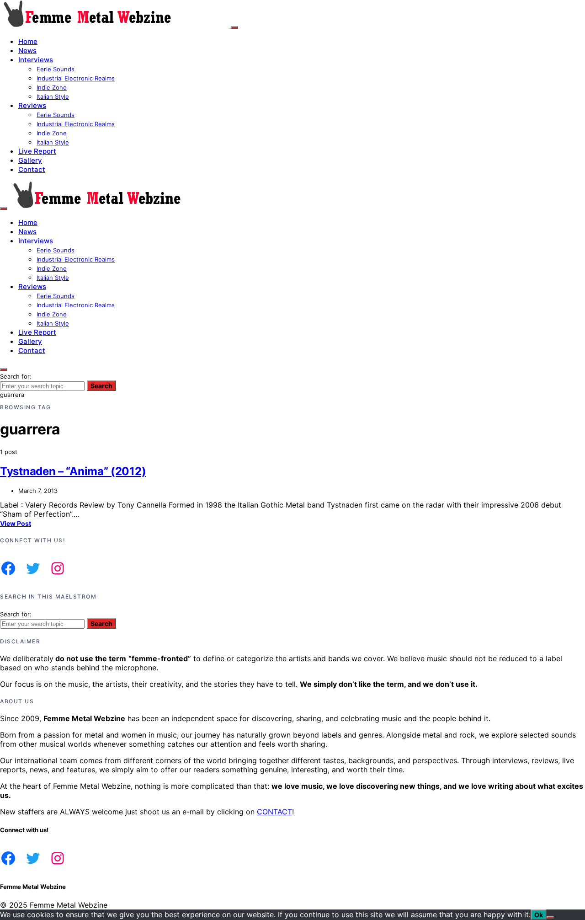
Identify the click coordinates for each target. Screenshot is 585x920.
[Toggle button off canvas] (234, 27)
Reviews (32, 105)
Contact (31, 169)
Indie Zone (52, 87)
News (27, 50)
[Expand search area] (3, 208)
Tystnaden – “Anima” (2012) (73, 471)
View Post (15, 523)
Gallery (30, 160)
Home (27, 41)
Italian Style (53, 96)
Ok (538, 915)
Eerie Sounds (55, 69)
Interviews (35, 59)
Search (101, 386)
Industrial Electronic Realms (76, 78)
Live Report (37, 151)
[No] (550, 917)
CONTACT (274, 811)
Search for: (16, 376)
